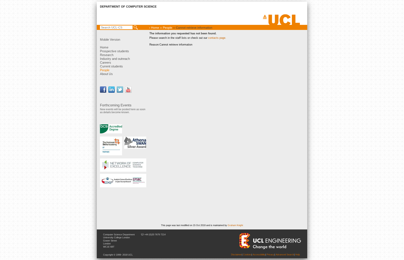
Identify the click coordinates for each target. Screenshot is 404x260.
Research (106, 55)
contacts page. (217, 37)
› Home (154, 27)
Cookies (247, 254)
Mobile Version (110, 39)
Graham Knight (235, 225)
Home (104, 47)
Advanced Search (285, 254)
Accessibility (259, 254)
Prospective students (114, 51)
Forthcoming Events (116, 105)
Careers (105, 62)
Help (297, 254)
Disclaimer (236, 254)
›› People (165, 27)
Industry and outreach (115, 58)
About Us (106, 74)
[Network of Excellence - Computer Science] (123, 165)
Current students (111, 66)
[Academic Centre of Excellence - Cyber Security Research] (123, 180)
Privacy (270, 254)
